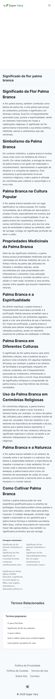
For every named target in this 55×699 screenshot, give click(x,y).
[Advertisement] (27, 39)
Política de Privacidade (27, 665)
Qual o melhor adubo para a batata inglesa (26, 638)
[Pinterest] (27, 686)
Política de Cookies (17, 670)
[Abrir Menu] (49, 5)
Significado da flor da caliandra (21, 628)
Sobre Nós (21, 676)
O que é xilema (14, 633)
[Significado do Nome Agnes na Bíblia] (14, 581)
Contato (35, 676)
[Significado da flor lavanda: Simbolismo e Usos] (14, 555)
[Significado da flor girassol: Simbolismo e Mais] (38, 555)
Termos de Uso (39, 670)
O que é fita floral (15, 623)
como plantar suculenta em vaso (21, 643)
